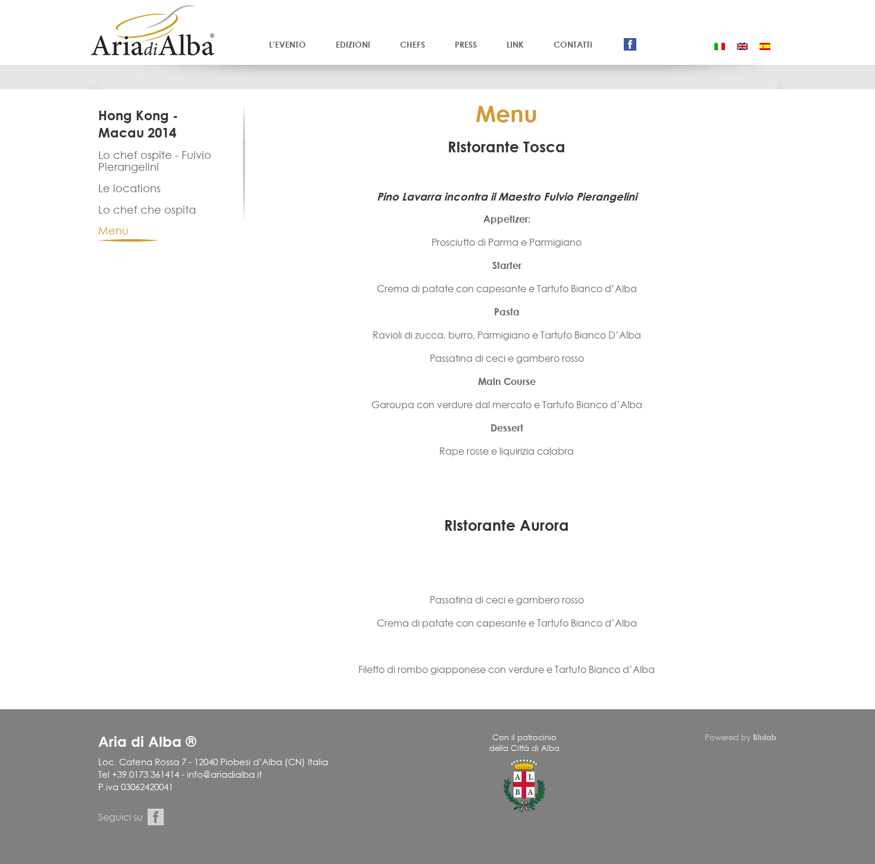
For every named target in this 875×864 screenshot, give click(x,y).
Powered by (741, 737)
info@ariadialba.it (224, 774)
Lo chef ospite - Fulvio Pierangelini (154, 161)
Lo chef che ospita (147, 210)
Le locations (129, 188)
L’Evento (287, 44)
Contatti (573, 44)
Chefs (412, 44)
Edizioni (353, 44)
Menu (113, 230)
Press (466, 44)
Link (515, 44)
